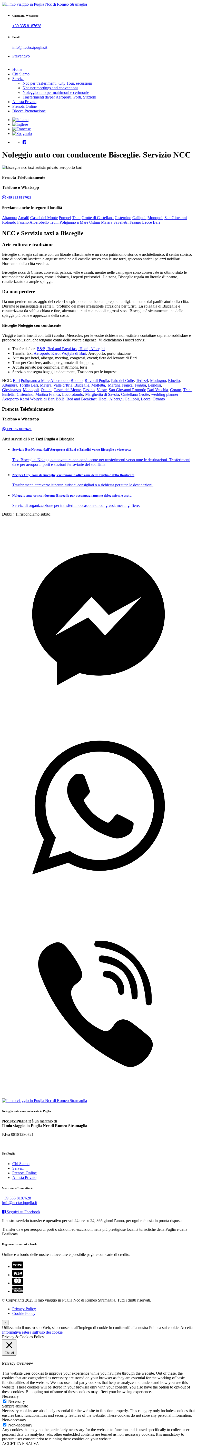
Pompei (65, 217)
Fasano (23, 222)
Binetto (174, 380)
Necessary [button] (10, 1396)
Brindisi (154, 385)
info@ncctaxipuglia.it (29, 47)
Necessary (16, 1401)
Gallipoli (139, 217)
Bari (156, 222)
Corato (175, 390)
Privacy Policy (24, 1309)
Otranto (159, 399)
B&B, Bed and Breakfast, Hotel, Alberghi (71, 349)
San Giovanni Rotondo (127, 390)
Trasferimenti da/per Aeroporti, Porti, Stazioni (59, 97)
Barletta (8, 394)
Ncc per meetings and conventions (50, 88)
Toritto (24, 385)
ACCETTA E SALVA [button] (20, 1443)
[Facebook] (24, 142)
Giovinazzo (11, 390)
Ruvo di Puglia (97, 380)
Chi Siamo (20, 74)
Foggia (140, 385)
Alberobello (60, 380)
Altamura (9, 217)
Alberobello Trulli (43, 222)
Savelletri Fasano (127, 222)
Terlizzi (142, 380)
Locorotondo (72, 394)
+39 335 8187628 (26, 26)
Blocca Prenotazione (29, 111)
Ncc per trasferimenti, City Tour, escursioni (57, 83)
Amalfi (23, 217)
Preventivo (21, 56)
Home (17, 69)
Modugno (158, 380)
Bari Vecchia (157, 390)
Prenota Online (24, 106)
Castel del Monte (44, 217)
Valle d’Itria (62, 385)
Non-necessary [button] (14, 1420)
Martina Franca (120, 385)
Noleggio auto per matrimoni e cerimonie (56, 92)
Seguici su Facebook (23, 1212)
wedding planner (164, 394)
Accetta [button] (186, 1327)
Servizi (18, 78)
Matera (106, 222)
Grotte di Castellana (98, 217)
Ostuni (94, 222)
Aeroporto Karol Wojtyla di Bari (60, 353)
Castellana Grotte (135, 394)
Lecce (147, 222)
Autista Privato (24, 102)
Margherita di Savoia (102, 394)
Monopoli (155, 217)
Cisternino (123, 217)
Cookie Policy (23, 1313)
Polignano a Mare (74, 222)
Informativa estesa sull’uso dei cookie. (33, 1332)
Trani (76, 217)
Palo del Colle (122, 380)
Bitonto (77, 380)
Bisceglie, (82, 385)
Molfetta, (98, 385)
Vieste (102, 390)
